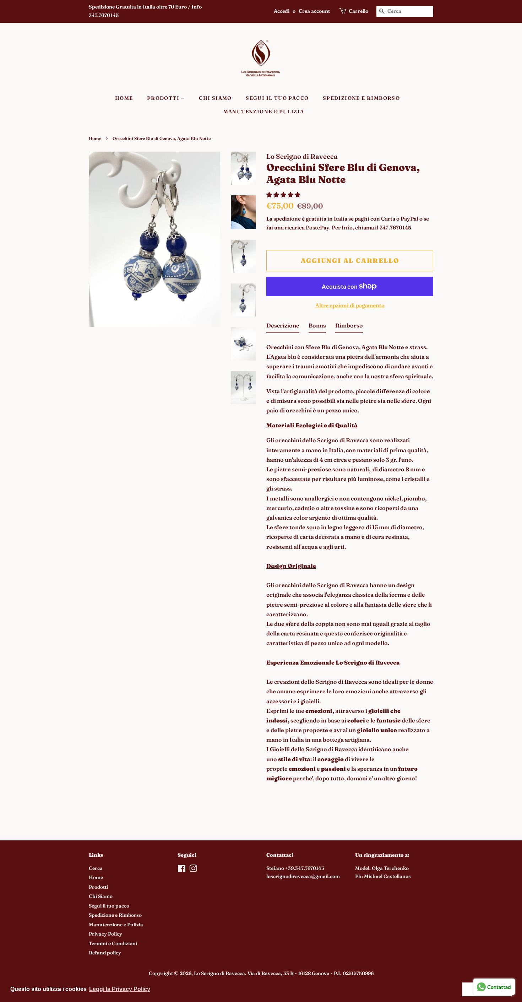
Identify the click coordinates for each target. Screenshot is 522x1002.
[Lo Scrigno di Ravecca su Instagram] (193, 870)
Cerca (96, 868)
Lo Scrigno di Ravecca (219, 973)
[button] (283, 194)
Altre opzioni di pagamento (350, 305)
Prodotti (164, 98)
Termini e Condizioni (113, 943)
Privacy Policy (105, 934)
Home (124, 98)
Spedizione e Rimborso (361, 98)
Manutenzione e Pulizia (263, 111)
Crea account (314, 11)
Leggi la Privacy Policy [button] (119, 989)
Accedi (281, 11)
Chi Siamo (215, 98)
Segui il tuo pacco (277, 98)
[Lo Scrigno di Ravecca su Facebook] (182, 870)
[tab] (282, 327)
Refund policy (105, 952)
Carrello (358, 11)
